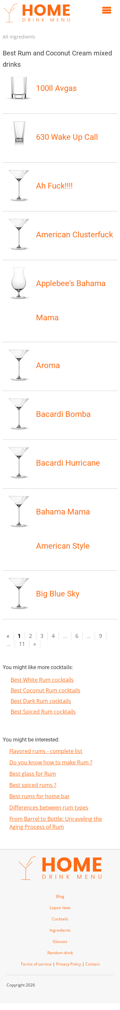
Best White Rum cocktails (42, 679)
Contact (92, 964)
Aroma (48, 365)
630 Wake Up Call (67, 137)
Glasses (60, 941)
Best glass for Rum (32, 773)
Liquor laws (60, 907)
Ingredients (60, 930)
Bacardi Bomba (63, 414)
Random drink (60, 953)
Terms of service (36, 964)
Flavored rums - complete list (45, 751)
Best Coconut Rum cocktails (45, 690)
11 (22, 644)
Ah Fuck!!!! (54, 186)
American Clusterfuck (74, 234)
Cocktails (60, 919)
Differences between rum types (48, 807)
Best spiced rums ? (32, 785)
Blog (60, 896)
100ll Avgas (56, 88)
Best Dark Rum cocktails (41, 701)
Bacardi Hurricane (68, 463)
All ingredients (19, 37)
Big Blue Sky (57, 593)
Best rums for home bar (39, 796)
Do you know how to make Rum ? (50, 762)
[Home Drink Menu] (36, 24)
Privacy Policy (68, 964)
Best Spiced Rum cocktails (43, 711)
